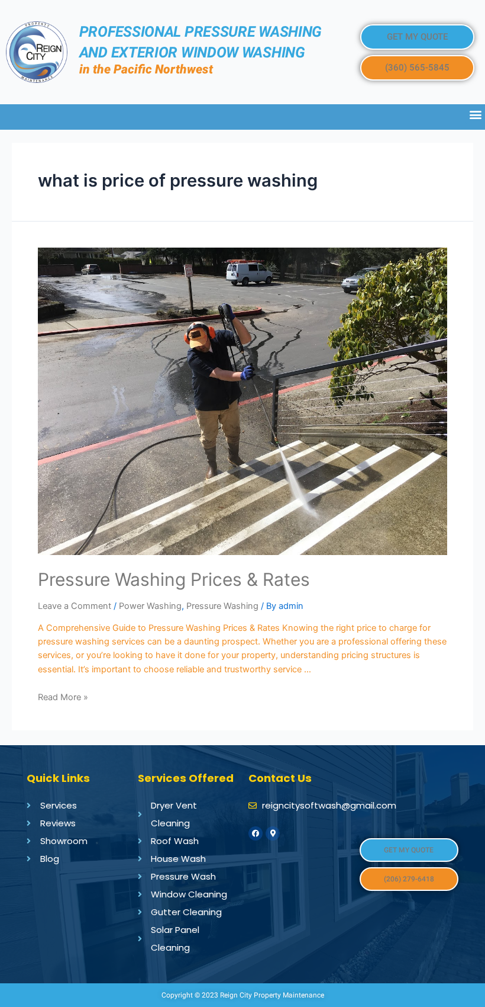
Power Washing (150, 606)
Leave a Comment (74, 606)
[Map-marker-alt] (273, 833)
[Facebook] (255, 833)
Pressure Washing (222, 606)
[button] (417, 37)
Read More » (63, 697)
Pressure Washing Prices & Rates (174, 579)
